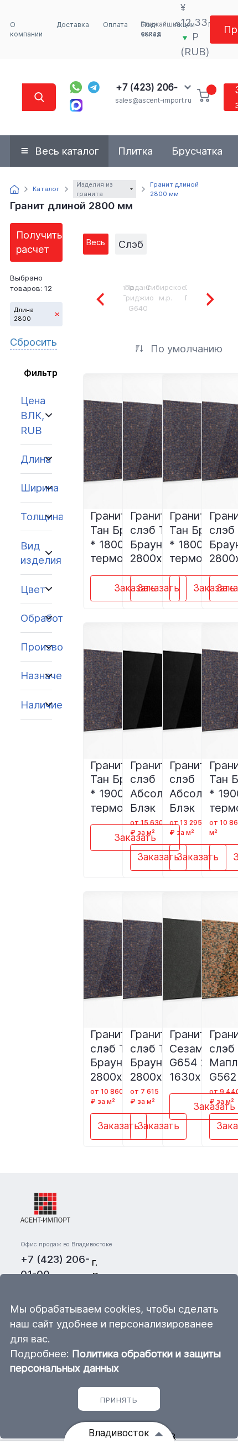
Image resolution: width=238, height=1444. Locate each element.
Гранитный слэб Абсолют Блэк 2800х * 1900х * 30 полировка (158, 786)
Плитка (135, 151)
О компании (26, 29)
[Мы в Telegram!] (94, 87)
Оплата (115, 24)
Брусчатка (197, 151)
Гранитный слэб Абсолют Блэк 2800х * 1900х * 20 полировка (197, 786)
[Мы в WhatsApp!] (76, 87)
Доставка (72, 24)
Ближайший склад (160, 29)
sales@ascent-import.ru (153, 100)
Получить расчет (39, 242)
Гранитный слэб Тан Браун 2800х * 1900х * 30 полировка (118, 1055)
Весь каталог (67, 151)
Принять (119, 1399)
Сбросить (33, 342)
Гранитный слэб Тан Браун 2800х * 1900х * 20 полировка (158, 1055)
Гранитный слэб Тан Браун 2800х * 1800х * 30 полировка (158, 536)
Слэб (130, 244)
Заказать (158, 588)
